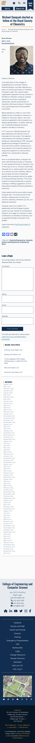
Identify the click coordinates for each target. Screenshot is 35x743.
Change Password (17, 655)
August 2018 (7, 500)
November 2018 (9, 494)
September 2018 (9, 498)
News (4, 244)
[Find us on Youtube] (17, 699)
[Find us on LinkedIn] (10, 612)
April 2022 (6, 429)
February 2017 (8, 521)
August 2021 (7, 441)
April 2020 (7, 469)
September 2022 (9, 422)
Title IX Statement (10, 725)
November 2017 (9, 509)
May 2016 (6, 536)
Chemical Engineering (17, 240)
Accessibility (13, 727)
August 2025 (7, 393)
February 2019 (8, 488)
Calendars (17, 662)
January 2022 (8, 431)
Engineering (24, 242)
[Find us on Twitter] (21, 612)
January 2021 (8, 456)
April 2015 (6, 553)
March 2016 (7, 540)
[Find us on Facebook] (31, 699)
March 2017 (7, 519)
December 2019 (9, 477)
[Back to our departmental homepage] (4, 699)
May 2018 (6, 505)
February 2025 (8, 397)
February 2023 (8, 412)
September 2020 (9, 462)
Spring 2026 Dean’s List (12, 354)
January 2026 (8, 391)
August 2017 (7, 511)
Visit (17, 644)
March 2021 (7, 452)
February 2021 (8, 454)
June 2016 (6, 534)
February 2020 (8, 473)
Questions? (17, 710)
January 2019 (8, 490)
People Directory (17, 658)
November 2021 (9, 435)
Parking (17, 637)
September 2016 (9, 532)
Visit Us (7, 8)
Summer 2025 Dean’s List (13, 372)
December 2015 (9, 545)
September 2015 (9, 551)
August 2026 (8, 384)
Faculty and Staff (17, 626)
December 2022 (9, 416)
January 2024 (8, 401)
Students (17, 623)
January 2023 (8, 414)
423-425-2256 (18, 600)
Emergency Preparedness (17, 641)
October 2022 (8, 420)
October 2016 (8, 530)
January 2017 (8, 524)
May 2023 (6, 405)
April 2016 (6, 538)
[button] (19, 3)
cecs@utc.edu (18, 606)
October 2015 (8, 549)
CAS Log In (17, 669)
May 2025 (6, 395)
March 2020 (7, 471)
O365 (17, 651)
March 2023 (7, 410)
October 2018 (8, 496)
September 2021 (9, 439)
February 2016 (8, 542)
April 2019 (6, 483)
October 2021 (8, 437)
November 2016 (9, 528)
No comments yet (8, 43)
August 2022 (7, 424)
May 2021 (6, 448)
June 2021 (6, 445)
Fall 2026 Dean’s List (11, 368)
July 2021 (6, 443)
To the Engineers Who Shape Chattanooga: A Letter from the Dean (15, 361)
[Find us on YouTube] (16, 612)
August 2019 (7, 479)
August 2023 (7, 403)
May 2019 (6, 481)
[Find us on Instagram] (26, 612)
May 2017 (6, 517)
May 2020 (6, 467)
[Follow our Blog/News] (8, 699)
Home (3, 29)
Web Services (23, 727)
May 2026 (6, 386)
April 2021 (6, 450)
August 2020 (8, 464)
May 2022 (6, 426)
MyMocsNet (17, 648)
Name (4, 294)
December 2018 (9, 492)
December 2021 (9, 433)
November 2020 (9, 458)
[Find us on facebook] (30, 612)
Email (4, 305)
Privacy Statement (23, 725)
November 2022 (9, 418)
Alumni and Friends (17, 630)
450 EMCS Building (17, 592)
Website (5, 316)
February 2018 (8, 507)
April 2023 (6, 408)
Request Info (20, 8)
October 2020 (8, 460)
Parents (17, 633)
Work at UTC (17, 666)
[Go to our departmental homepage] (6, 612)
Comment (6, 266)
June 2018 (6, 502)
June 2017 (6, 515)
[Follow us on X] (22, 699)
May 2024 (6, 399)
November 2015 (9, 547)
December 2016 (9, 526)
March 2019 (7, 486)
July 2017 (6, 513)
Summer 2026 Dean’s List (13, 350)
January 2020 (8, 475)
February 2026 (8, 389)
